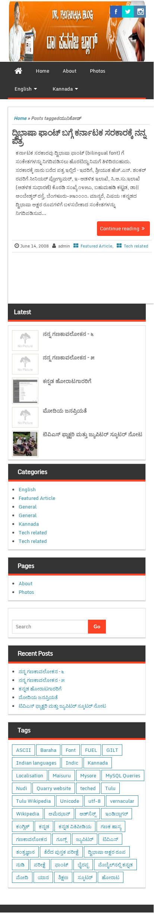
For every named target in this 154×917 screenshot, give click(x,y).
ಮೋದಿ (22, 877)
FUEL (91, 750)
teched (88, 788)
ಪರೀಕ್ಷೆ (39, 864)
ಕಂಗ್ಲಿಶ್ (22, 826)
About (25, 583)
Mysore (88, 775)
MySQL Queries (123, 775)
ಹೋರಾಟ (110, 877)
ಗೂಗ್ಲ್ (61, 839)
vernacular (122, 801)
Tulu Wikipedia (33, 801)
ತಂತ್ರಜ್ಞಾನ (25, 852)
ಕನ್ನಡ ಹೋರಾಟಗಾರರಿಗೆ (67, 381)
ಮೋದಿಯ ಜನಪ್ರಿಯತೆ (65, 410)
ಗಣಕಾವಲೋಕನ (31, 839)
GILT (112, 750)
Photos (26, 592)
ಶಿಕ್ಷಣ (63, 877)
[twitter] (128, 12)
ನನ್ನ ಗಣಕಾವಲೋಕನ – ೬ (68, 334)
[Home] (18, 71)
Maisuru (62, 775)
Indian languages (36, 763)
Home (20, 118)
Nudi (21, 788)
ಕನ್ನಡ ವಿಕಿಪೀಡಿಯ (75, 826)
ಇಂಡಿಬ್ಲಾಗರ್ (116, 814)
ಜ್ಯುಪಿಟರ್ (84, 839)
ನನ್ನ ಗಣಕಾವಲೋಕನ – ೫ (68, 357)
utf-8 (94, 801)
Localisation (29, 775)
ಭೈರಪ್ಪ (83, 864)
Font (71, 750)
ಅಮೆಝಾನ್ (59, 814)
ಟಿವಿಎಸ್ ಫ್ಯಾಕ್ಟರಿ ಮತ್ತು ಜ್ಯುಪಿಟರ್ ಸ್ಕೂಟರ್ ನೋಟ (92, 434)
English (27, 489)
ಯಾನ (43, 877)
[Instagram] (140, 12)
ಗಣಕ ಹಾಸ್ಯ (111, 826)
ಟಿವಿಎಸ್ (110, 839)
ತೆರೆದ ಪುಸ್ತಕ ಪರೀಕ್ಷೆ (61, 852)
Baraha (48, 750)
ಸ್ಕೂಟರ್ (85, 877)
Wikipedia (27, 814)
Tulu (110, 788)
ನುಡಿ (20, 864)
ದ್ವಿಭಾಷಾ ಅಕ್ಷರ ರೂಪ (107, 852)
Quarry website (54, 788)
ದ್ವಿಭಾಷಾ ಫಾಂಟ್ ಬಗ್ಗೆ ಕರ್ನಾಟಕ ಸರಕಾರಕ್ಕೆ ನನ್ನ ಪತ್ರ (78, 136)
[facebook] (116, 12)
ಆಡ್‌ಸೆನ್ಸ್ (87, 814)
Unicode (69, 801)
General (28, 506)
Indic (72, 763)
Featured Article (96, 246)
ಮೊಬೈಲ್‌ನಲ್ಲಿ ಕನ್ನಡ (115, 864)
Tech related (136, 246)
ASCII (23, 750)
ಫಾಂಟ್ (61, 864)
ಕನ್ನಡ (44, 826)
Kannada (29, 524)
